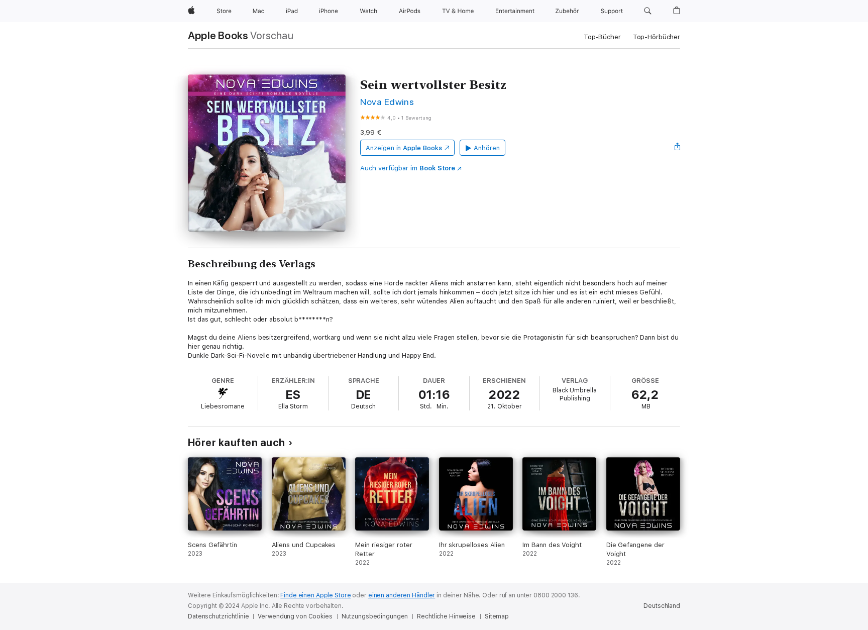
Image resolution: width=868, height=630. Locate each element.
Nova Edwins (387, 101)
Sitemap (497, 616)
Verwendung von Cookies (295, 616)
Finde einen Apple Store (315, 595)
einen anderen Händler (401, 595)
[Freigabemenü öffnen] (677, 147)
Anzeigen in (404, 148)
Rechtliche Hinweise (446, 616)
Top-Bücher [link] (602, 37)
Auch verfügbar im (407, 168)
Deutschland (661, 605)
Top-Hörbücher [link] (656, 37)
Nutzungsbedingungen (375, 616)
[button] (648, 11)
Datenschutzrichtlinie (218, 616)
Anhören (487, 148)
